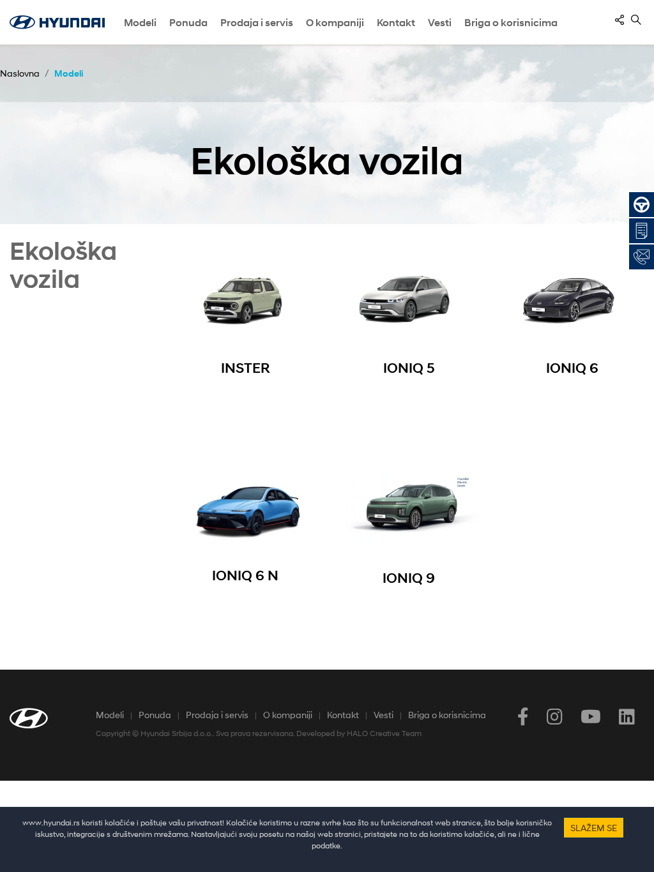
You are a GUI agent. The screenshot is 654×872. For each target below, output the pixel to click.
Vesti (440, 23)
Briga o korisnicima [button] (511, 23)
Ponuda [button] (188, 23)
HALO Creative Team (384, 733)
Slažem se (593, 827)
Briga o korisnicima (447, 714)
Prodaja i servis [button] (256, 23)
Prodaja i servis (217, 714)
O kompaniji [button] (335, 23)
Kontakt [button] (396, 23)
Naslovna (20, 73)
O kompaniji (287, 714)
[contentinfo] (619, 20)
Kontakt (343, 714)
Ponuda (155, 714)
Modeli (140, 23)
